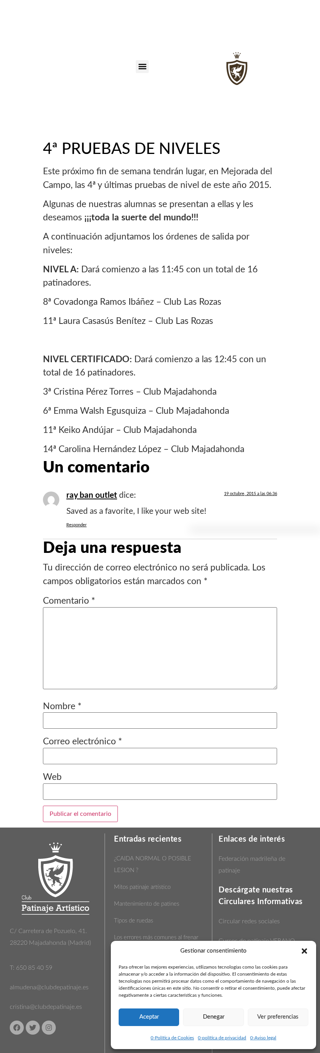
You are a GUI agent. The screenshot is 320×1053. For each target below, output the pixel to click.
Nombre (62, 706)
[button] (304, 951)
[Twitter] (33, 1028)
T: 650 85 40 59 (31, 968)
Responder (76, 525)
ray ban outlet (91, 495)
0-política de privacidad (222, 1037)
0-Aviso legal (263, 1037)
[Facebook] (17, 1028)
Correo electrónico (82, 741)
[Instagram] (49, 1028)
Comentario (69, 600)
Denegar (213, 1017)
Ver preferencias (278, 1017)
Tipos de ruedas (133, 921)
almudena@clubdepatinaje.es (49, 987)
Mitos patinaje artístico (142, 887)
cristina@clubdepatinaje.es (46, 1007)
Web (52, 776)
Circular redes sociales (249, 921)
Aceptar (149, 1017)
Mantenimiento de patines (146, 904)
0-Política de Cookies (172, 1037)
